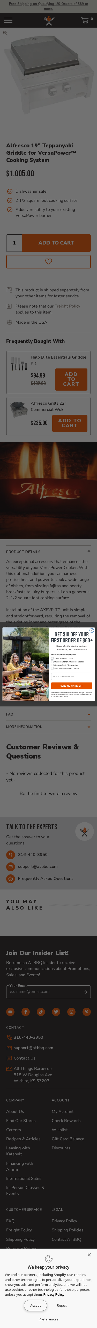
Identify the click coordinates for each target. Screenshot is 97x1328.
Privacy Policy (53, 1294)
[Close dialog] (91, 630)
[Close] (91, 1255)
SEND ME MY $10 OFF (71, 686)
